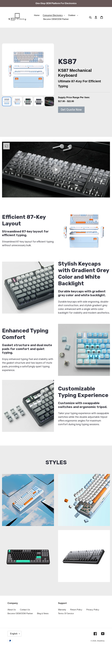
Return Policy (76, 609)
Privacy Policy (92, 609)
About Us (12, 609)
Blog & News (43, 613)
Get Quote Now (71, 109)
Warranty (62, 609)
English (13, 633)
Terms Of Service (66, 613)
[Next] (48, 69)
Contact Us (25, 609)
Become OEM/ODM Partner (20, 613)
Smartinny (100, 641)
